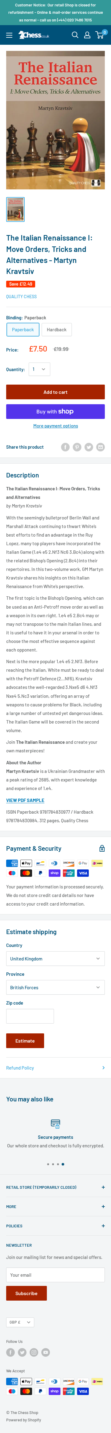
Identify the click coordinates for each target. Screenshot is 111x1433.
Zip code (14, 1002)
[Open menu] (9, 35)
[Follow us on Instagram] (34, 1352)
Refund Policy (20, 1067)
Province (15, 974)
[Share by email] (100, 446)
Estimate (25, 1040)
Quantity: (15, 369)
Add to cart (55, 392)
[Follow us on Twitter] (22, 1352)
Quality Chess (21, 296)
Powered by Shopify (23, 1419)
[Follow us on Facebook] (10, 1352)
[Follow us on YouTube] (45, 1352)
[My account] (87, 35)
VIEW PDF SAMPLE (25, 800)
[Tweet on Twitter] (88, 446)
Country (14, 945)
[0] (100, 35)
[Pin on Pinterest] (77, 446)
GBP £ (15, 1322)
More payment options (55, 425)
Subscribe (26, 1293)
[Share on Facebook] (65, 446)
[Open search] (75, 35)
